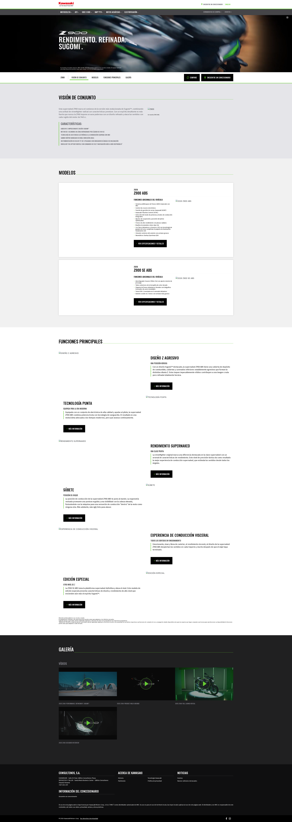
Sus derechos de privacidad (89, 818)
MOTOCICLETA (65, 12)
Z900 (63, 77)
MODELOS (95, 77)
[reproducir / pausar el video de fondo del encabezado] (287, 17)
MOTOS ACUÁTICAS (113, 12)
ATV (76, 12)
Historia (120, 778)
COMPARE (193, 77)
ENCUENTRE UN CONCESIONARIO (218, 77)
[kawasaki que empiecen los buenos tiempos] (66, 4)
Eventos (180, 778)
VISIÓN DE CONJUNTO (79, 77)
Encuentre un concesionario (68, 796)
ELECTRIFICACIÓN (130, 12)
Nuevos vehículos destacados (187, 781)
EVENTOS (228, 12)
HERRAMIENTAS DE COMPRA (211, 12)
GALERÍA (128, 77)
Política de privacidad (155, 781)
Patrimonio (121, 781)
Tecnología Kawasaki (155, 778)
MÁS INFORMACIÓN (162, 386)
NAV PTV (98, 12)
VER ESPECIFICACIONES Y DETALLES (151, 243)
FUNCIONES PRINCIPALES (111, 77)
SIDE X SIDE (86, 12)
